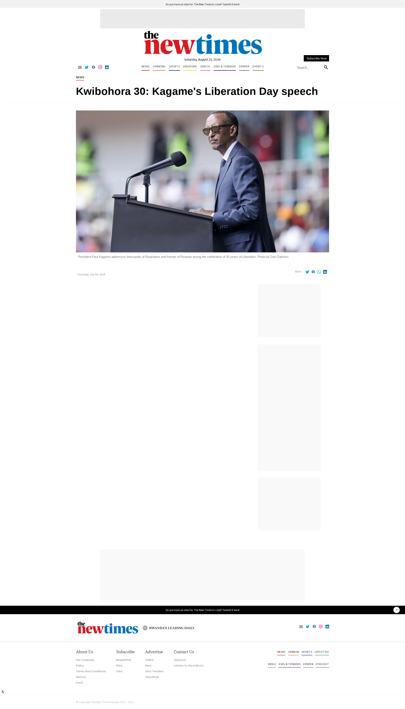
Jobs (119, 671)
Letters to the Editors (188, 665)
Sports (174, 66)
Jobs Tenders (154, 671)
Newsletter (123, 659)
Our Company (85, 659)
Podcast (322, 664)
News (146, 66)
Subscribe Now (316, 58)
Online (149, 659)
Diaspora (190, 66)
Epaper (244, 66)
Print (119, 665)
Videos (205, 66)
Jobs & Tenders (224, 66)
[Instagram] (100, 67)
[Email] (80, 67)
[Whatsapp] (319, 272)
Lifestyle (322, 651)
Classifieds (152, 677)
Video (272, 664)
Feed (79, 682)
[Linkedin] (107, 67)
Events (258, 66)
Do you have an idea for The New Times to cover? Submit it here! (202, 4)
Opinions (159, 66)
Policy (80, 665)
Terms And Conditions (91, 671)
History (81, 677)
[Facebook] (93, 67)
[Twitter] (87, 67)
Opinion (293, 651)
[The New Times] (202, 54)
